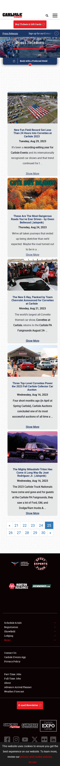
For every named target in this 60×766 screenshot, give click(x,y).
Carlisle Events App (15, 657)
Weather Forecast (14, 691)
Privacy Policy (12, 661)
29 (35, 532)
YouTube (25, 739)
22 (25, 525)
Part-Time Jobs (12, 674)
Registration (11, 627)
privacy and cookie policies (36, 757)
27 (19, 532)
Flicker (44, 739)
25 (49, 525)
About (7, 682)
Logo (12, 15)
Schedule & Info (13, 622)
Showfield (9, 631)
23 (33, 525)
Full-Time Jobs (12, 678)
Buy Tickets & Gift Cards (28, 24)
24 (41, 525)
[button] (30, 61)
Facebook (7, 739)
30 (43, 532)
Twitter (34, 739)
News (7, 640)
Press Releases (10, 33)
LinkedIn (53, 739)
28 (27, 532)
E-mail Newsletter (28, 705)
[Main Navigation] (55, 15)
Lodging (8, 635)
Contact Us (10, 652)
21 (16, 525)
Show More (32, 173)
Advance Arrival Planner (18, 687)
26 (11, 532)
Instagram (16, 739)
